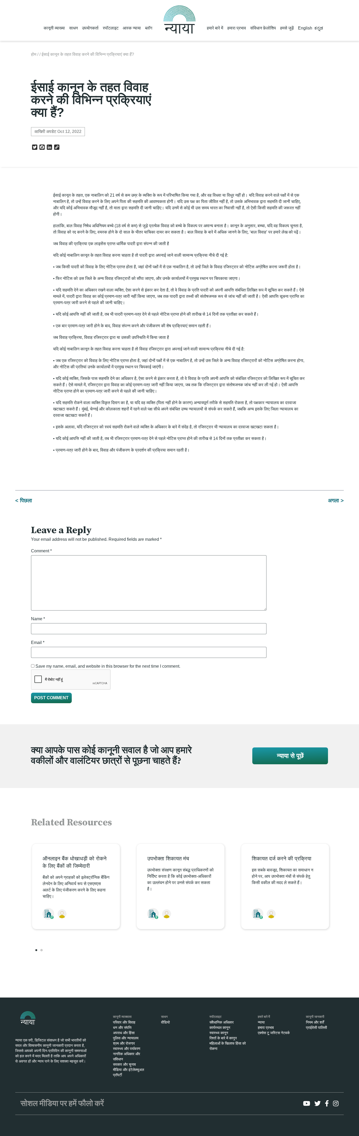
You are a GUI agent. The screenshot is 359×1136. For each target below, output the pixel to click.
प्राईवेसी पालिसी (316, 1027)
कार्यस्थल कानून (219, 1027)
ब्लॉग (148, 28)
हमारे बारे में (215, 28)
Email (37, 642)
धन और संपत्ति (122, 1027)
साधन (73, 28)
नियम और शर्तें (315, 1022)
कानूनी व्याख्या (54, 28)
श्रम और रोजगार (124, 1043)
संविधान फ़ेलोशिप (263, 28)
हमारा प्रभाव (236, 28)
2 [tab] (41, 950)
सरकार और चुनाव (124, 1064)
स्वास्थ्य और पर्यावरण (126, 1048)
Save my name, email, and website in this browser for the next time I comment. (107, 666)
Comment (41, 551)
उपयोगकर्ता (90, 28)
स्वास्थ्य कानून (218, 1033)
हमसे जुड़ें (287, 28)
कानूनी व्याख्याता (122, 1017)
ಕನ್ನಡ (318, 28)
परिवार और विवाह (124, 1022)
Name (38, 619)
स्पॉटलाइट (111, 28)
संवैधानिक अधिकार (221, 1022)
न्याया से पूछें (290, 755)
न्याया (261, 1022)
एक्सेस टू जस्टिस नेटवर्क (274, 1033)
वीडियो (165, 1022)
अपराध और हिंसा (124, 1033)
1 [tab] (36, 950)
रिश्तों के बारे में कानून (223, 1038)
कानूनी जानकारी (315, 1017)
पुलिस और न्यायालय (126, 1038)
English (305, 28)
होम (33, 54)
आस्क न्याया (132, 28)
